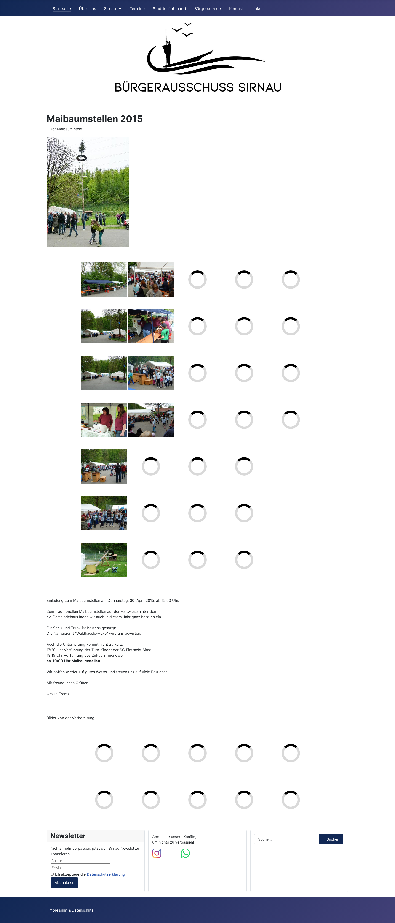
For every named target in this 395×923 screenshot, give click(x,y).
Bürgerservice (207, 8)
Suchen (333, 839)
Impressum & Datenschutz (70, 910)
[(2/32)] (104, 326)
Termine (137, 8)
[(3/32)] (104, 373)
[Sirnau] (119, 9)
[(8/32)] (151, 279)
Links (256, 8)
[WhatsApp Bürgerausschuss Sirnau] (185, 852)
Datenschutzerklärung (106, 874)
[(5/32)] (104, 466)
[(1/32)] (104, 279)
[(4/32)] (104, 420)
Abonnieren (64, 882)
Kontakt (236, 8)
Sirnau (110, 8)
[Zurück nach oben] (387, 914)
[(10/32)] (151, 373)
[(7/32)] (104, 560)
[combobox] (287, 839)
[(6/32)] (104, 513)
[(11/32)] (151, 420)
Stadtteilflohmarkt (169, 8)
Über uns (87, 8)
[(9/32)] (151, 326)
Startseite (62, 8)
